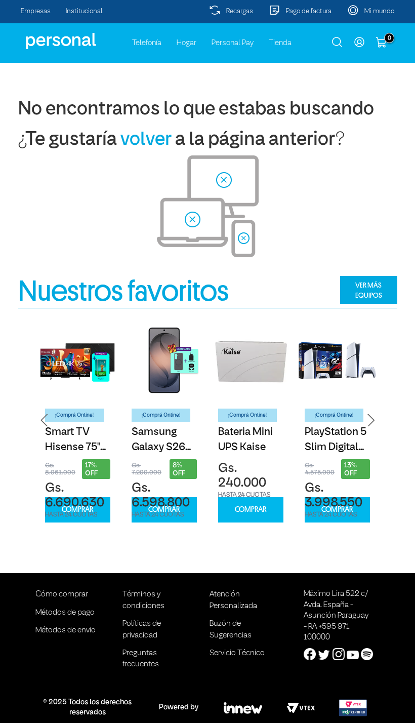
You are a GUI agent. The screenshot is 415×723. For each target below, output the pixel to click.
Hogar (186, 43)
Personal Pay (233, 43)
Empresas (36, 11)
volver (146, 140)
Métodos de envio (65, 630)
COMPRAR (77, 509)
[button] (44, 420)
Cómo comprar (61, 594)
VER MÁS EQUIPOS (368, 290)
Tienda (280, 43)
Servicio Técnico (237, 653)
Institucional (84, 11)
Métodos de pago (65, 612)
